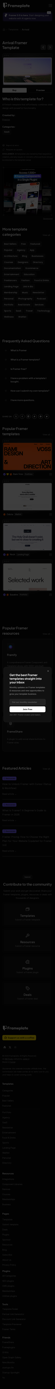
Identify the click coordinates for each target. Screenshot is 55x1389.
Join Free (27, 709)
